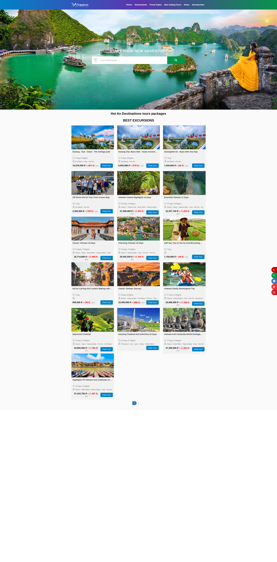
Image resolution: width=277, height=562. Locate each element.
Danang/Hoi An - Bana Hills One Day (181, 152)
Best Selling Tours (172, 4)
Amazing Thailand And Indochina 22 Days (137, 334)
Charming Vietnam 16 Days (130, 243)
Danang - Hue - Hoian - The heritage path (91, 152)
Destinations (141, 4)
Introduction (198, 4)
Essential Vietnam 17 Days (176, 197)
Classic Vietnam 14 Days (83, 243)
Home (129, 4)
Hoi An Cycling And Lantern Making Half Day (91, 289)
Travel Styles (156, 4)
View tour (106, 165)
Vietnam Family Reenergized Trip (179, 289)
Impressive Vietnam (81, 334)
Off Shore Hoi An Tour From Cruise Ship (91, 197)
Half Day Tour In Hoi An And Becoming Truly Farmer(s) (182, 243)
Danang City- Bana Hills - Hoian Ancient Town (136, 152)
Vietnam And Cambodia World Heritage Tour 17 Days (182, 334)
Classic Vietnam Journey (129, 289)
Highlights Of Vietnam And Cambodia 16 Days (91, 380)
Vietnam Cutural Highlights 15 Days (134, 197)
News (186, 4)
